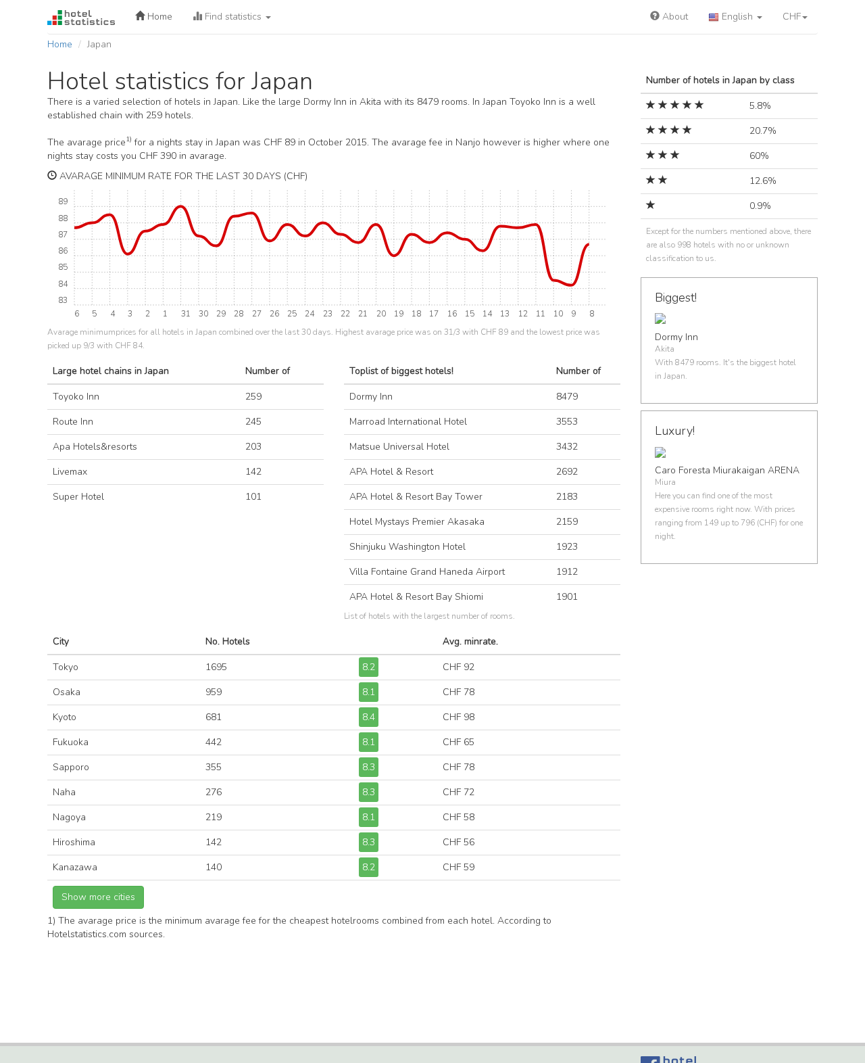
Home (158, 16)
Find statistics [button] (233, 16)
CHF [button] (792, 16)
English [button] (737, 16)
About (674, 16)
